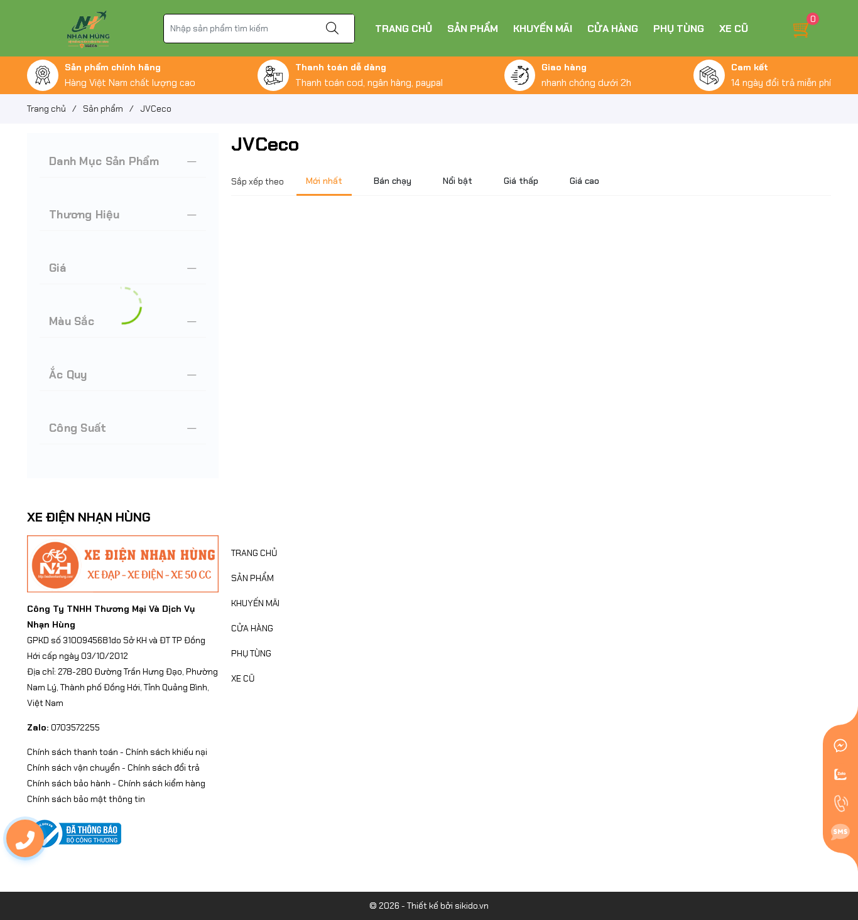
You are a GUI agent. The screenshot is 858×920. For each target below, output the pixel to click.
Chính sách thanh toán (72, 751)
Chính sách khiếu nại (166, 751)
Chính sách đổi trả (164, 767)
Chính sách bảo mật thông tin (86, 799)
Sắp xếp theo (257, 181)
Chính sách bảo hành (69, 783)
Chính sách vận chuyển (73, 767)
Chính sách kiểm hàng (161, 783)
